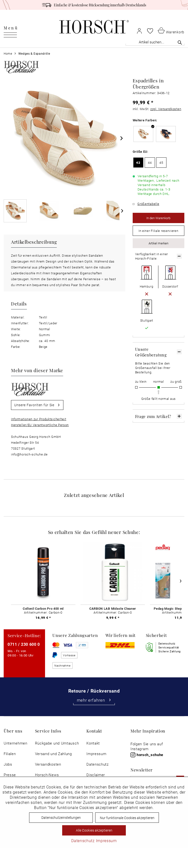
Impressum (96, 754)
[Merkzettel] (150, 31)
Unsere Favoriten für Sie (34, 405)
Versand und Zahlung (53, 754)
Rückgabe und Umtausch (57, 743)
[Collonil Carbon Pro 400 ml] (43, 572)
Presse (10, 775)
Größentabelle (148, 204)
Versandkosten (48, 764)
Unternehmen (15, 743)
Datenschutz (97, 764)
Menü (11, 28)
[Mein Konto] (139, 31)
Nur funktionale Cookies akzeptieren (127, 817)
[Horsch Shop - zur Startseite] (94, 27)
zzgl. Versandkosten (165, 109)
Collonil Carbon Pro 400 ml (43, 608)
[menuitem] (11, 27)
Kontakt (93, 743)
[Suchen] (179, 42)
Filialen (10, 754)
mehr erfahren (91, 700)
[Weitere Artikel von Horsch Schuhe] (21, 67)
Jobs (8, 764)
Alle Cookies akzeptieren (94, 830)
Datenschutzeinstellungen (61, 817)
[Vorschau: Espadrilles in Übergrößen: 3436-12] (15, 210)
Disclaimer (95, 775)
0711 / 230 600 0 (24, 644)
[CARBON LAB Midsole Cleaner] (113, 572)
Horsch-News (47, 775)
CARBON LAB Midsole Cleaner (112, 608)
